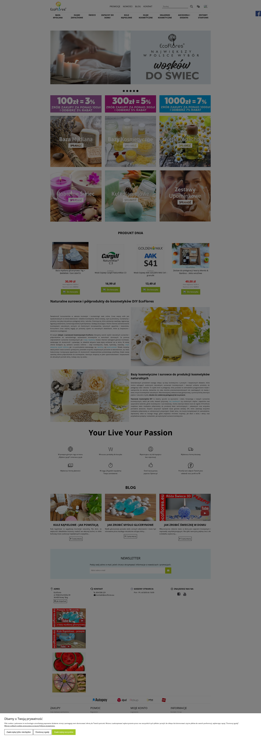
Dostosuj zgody (42, 732)
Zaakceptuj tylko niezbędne (19, 732)
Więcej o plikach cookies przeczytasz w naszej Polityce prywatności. (29, 726)
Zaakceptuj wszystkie (63, 732)
